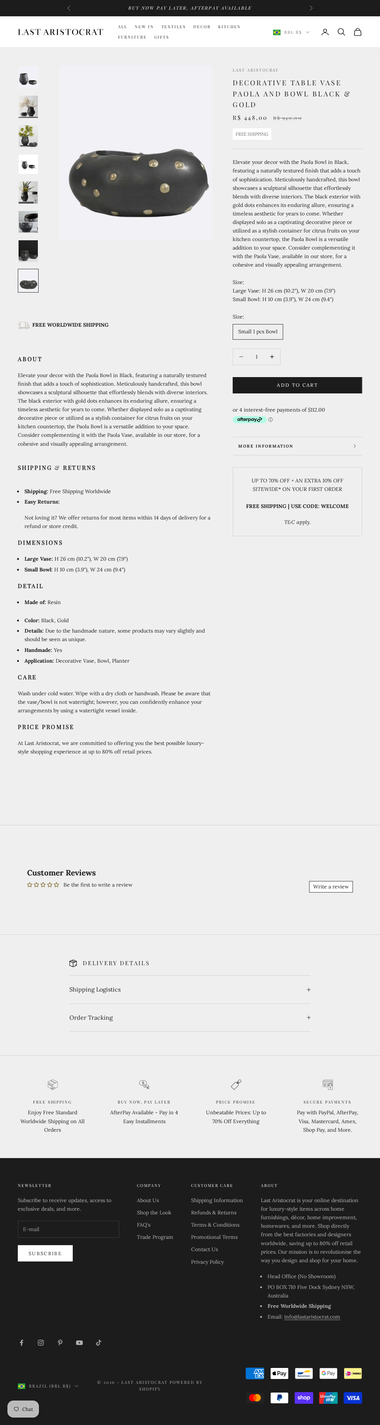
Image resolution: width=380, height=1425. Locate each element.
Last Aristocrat (256, 70)
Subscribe (45, 1253)
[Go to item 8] (28, 280)
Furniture (132, 37)
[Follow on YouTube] (79, 1342)
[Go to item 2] (28, 106)
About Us (148, 1200)
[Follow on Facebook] (21, 1342)
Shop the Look (154, 1212)
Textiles (173, 26)
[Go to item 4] (28, 164)
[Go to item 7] (28, 251)
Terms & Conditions (215, 1224)
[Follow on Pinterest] (60, 1342)
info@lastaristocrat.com (312, 1316)
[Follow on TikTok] (98, 1342)
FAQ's (143, 1224)
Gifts (162, 37)
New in (144, 26)
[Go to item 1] (28, 77)
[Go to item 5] (28, 192)
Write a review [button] (331, 886)
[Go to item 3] (28, 136)
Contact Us (204, 1249)
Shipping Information (217, 1200)
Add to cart (297, 385)
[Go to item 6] (28, 222)
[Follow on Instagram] (41, 1342)
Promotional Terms (214, 1237)
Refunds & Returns (213, 1212)
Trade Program (155, 1237)
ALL (122, 26)
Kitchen (229, 26)
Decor (202, 26)
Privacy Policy (207, 1262)
